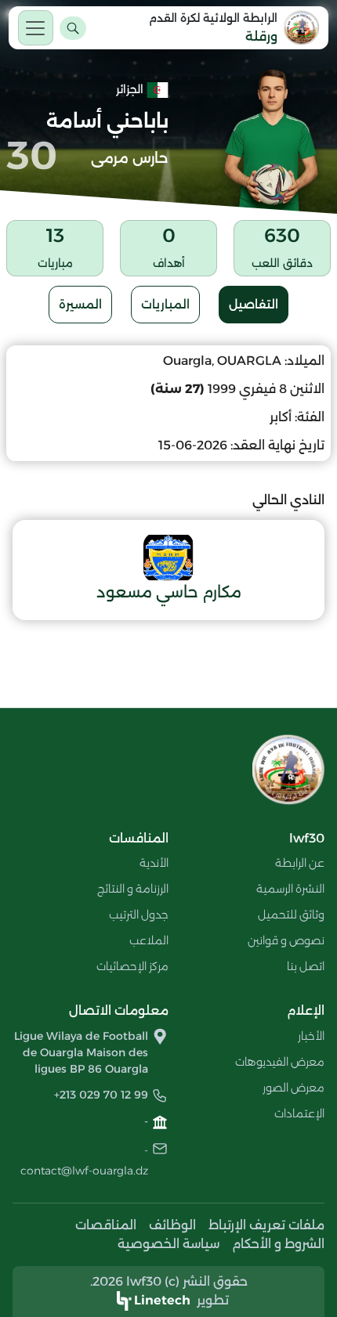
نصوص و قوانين (286, 940)
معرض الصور (293, 1088)
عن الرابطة (299, 863)
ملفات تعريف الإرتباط (266, 1225)
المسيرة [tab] (80, 304)
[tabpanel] (168, 482)
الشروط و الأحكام (278, 1243)
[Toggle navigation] (35, 27)
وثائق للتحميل (291, 914)
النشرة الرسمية (290, 889)
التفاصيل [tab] (253, 304)
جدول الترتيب (138, 914)
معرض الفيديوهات (279, 1062)
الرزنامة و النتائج (132, 889)
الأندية (154, 863)
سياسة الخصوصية (168, 1243)
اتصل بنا (305, 966)
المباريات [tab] (165, 304)
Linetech (162, 1300)
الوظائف (172, 1225)
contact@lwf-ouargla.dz (84, 1171)
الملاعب (148, 940)
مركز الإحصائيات (132, 966)
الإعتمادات (299, 1113)
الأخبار (311, 1036)
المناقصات (105, 1225)
